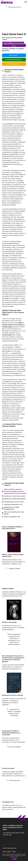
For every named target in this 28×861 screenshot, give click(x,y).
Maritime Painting (8, 588)
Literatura (6, 42)
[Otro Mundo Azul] (14, 789)
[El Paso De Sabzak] (14, 756)
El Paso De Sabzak (8, 768)
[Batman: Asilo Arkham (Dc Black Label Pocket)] (14, 542)
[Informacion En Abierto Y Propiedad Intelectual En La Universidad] (14, 718)
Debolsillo (22, 499)
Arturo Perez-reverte (18, 496)
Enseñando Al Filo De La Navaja (12, 695)
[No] (26, 856)
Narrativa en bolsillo (17, 42)
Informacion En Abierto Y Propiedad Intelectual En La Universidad (11, 732)
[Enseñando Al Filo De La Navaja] (14, 683)
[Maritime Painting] (14, 576)
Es (22, 504)
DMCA (14, 851)
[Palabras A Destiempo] (14, 610)
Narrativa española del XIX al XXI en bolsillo (14, 45)
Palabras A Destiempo (9, 622)
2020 (22, 502)
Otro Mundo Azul (7, 802)
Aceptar (14, 859)
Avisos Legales (7, 851)
